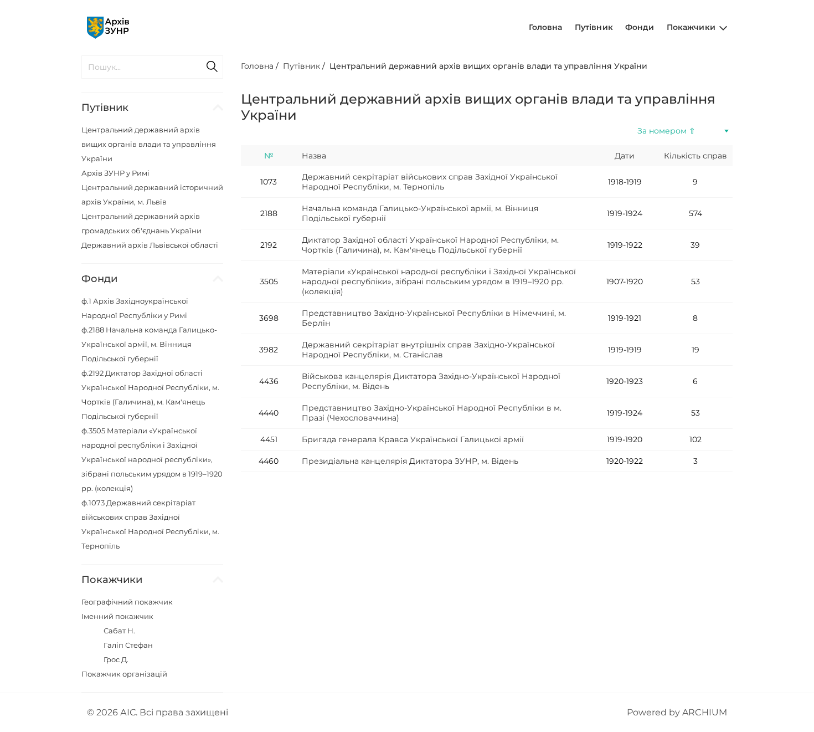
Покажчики (692, 27)
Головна (546, 27)
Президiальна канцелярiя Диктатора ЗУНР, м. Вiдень (410, 461)
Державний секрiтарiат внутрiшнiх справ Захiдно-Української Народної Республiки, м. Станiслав (428, 350)
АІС (128, 712)
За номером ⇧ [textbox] (666, 131)
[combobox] (683, 131)
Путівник (594, 27)
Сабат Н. (119, 630)
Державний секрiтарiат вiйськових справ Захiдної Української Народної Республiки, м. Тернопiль (430, 182)
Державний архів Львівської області (149, 244)
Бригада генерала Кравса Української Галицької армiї (413, 439)
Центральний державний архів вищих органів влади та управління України (148, 144)
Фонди (640, 27)
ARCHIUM (704, 712)
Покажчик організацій (124, 673)
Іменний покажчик (117, 616)
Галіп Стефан (128, 645)
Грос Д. (116, 659)
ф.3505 (152, 459)
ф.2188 (149, 344)
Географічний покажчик (127, 601)
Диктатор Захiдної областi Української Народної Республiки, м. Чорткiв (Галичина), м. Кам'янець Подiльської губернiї (430, 245)
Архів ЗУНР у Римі (115, 172)
